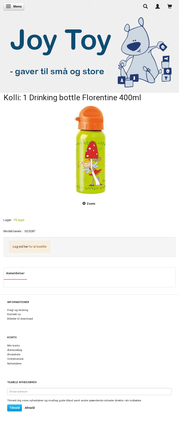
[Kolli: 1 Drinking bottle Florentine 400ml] (89, 149)
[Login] (157, 6)
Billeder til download (20, 318)
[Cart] (170, 6)
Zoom (91, 203)
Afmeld (29, 408)
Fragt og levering (17, 310)
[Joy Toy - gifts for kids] (88, 51)
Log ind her (20, 246)
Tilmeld (15, 408)
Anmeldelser (15, 273)
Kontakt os (14, 314)
